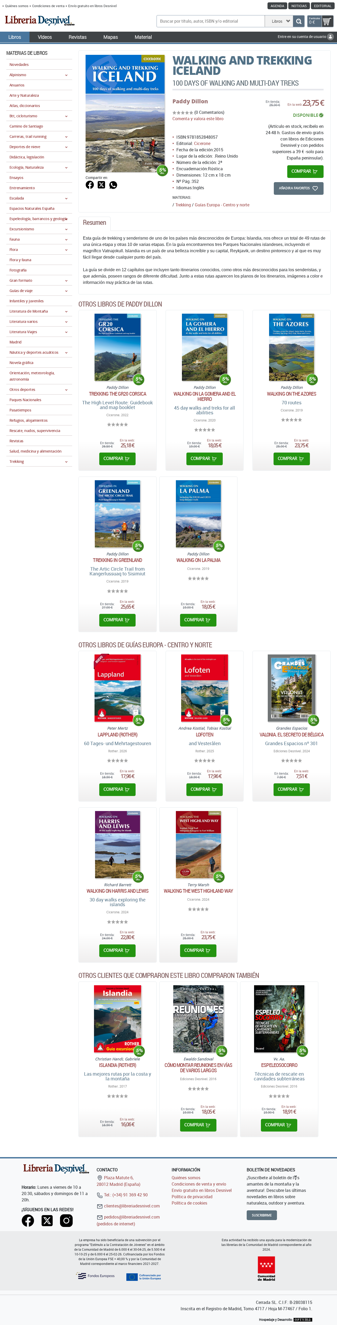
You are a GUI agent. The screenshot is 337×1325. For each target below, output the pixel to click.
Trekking (183, 205)
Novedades (18, 64)
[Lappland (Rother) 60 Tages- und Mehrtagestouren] (117, 688)
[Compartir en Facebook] (90, 184)
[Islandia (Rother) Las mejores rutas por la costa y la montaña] (117, 1019)
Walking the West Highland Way (198, 891)
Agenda (277, 5)
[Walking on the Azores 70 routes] (292, 347)
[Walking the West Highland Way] (198, 845)
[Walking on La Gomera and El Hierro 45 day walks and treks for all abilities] (204, 347)
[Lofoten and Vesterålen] (205, 688)
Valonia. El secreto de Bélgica (292, 734)
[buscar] (298, 21)
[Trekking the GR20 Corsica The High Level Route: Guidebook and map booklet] (117, 347)
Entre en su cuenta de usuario (302, 36)
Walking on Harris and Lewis (117, 891)
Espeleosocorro (279, 1065)
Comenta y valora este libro (198, 119)
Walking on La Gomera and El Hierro (205, 396)
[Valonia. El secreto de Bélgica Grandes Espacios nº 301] (291, 688)
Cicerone (202, 143)
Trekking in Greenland (117, 560)
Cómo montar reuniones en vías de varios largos (198, 1067)
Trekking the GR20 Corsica (117, 393)
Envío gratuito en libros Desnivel (92, 5)
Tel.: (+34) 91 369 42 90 (125, 1195)
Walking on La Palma (198, 560)
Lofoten (204, 734)
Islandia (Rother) (117, 1065)
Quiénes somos (16, 5)
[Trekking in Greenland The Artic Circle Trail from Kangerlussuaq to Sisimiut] (117, 514)
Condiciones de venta (48, 5)
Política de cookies (189, 1203)
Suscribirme (262, 1215)
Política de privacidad (192, 1197)
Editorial (322, 5)
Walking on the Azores (291, 393)
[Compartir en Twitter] (101, 184)
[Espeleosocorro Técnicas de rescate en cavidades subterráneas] (279, 1019)
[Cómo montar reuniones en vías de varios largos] (198, 1019)
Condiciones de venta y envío (199, 1184)
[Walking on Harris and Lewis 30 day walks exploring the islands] (118, 845)
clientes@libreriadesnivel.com (131, 1206)
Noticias (299, 5)
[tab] (94, 224)
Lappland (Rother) (117, 734)
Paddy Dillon (190, 101)
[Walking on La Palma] (198, 514)
